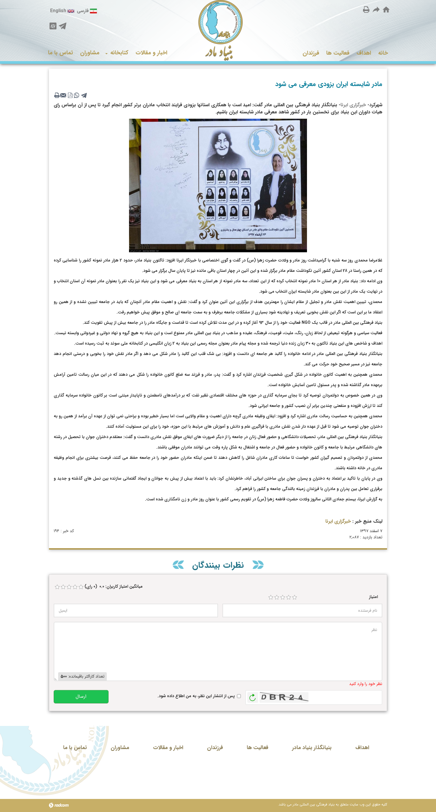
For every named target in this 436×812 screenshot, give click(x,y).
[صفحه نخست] (386, 10)
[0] (57, 587)
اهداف (362, 747)
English (58, 11)
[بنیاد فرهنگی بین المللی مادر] (218, 30)
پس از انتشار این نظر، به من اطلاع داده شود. (196, 696)
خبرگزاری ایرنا (353, 105)
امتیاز (373, 597)
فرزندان (215, 747)
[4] (288, 597)
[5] (294, 597)
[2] (276, 597)
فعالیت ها (257, 747)
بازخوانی (252, 696)
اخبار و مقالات (168, 747)
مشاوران (120, 747)
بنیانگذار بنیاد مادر (312, 747)
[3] (282, 597)
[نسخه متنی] (57, 95)
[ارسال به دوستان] (376, 9)
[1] (270, 597)
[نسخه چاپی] (366, 9)
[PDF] (70, 95)
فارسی (83, 11)
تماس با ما (75, 747)
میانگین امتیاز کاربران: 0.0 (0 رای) (114, 586)
